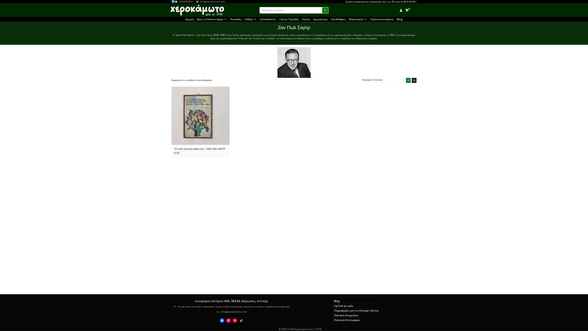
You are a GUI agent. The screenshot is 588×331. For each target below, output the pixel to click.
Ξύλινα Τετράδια (289, 19)
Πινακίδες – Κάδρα (241, 19)
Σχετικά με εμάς (343, 306)
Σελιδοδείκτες (268, 19)
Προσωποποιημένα (382, 19)
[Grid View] (408, 80)
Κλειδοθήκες (338, 19)
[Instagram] (228, 320)
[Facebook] (222, 320)
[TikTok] (241, 320)
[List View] (414, 80)
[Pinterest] (235, 320)
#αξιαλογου (356, 19)
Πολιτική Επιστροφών (347, 320)
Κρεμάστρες (320, 19)
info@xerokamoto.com (234, 311)
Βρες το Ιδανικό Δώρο (210, 19)
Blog (400, 19)
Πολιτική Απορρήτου (346, 315)
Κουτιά (306, 19)
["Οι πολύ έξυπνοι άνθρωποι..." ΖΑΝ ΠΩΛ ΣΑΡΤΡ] (201, 116)
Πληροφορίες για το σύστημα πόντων (356, 310)
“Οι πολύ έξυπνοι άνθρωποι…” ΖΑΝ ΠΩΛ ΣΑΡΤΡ (199, 148)
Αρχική (189, 19)
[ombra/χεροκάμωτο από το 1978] (197, 10)
